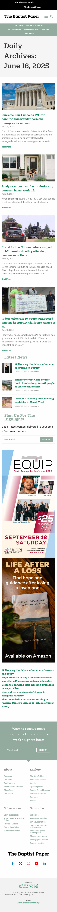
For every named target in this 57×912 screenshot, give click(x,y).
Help (26, 894)
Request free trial (37, 843)
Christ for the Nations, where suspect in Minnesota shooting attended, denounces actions (27, 251)
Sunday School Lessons (36, 30)
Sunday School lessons (40, 790)
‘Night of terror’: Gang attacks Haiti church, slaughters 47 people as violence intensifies (34, 383)
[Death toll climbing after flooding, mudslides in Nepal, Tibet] (7, 402)
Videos (33, 801)
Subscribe (34, 815)
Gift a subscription (38, 822)
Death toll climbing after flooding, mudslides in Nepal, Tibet (34, 401)
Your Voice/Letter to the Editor (14, 819)
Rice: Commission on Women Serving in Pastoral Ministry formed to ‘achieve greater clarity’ (28, 703)
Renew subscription (38, 818)
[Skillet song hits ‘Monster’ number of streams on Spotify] (7, 368)
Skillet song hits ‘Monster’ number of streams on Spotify (34, 366)
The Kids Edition (34, 25)
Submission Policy (12, 831)
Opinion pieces (36, 787)
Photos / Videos (11, 824)
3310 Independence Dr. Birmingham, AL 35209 (28, 886)
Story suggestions (11, 815)
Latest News (14, 30)
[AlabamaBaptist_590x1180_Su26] (28, 504)
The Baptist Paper (32, 7)
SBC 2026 (18, 25)
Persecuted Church (38, 794)
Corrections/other (11, 827)
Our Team (8, 780)
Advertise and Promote (13, 787)
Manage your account (39, 840)
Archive (33, 783)
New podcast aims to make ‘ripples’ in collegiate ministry (23, 694)
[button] (51, 16)
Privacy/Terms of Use (13, 894)
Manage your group (38, 836)
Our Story (8, 776)
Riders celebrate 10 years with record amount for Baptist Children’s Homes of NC (28, 322)
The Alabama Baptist (24, 2)
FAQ (32, 894)
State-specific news (38, 780)
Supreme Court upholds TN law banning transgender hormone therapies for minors (23, 119)
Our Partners (9, 783)
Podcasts (34, 797)
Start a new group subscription (37, 832)
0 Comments (34, 372)
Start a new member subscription (38, 826)
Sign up (46, 439)
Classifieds (29, 34)
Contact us (8, 794)
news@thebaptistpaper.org (28, 903)
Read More (6, 147)
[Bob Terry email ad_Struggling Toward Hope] (28, 610)
